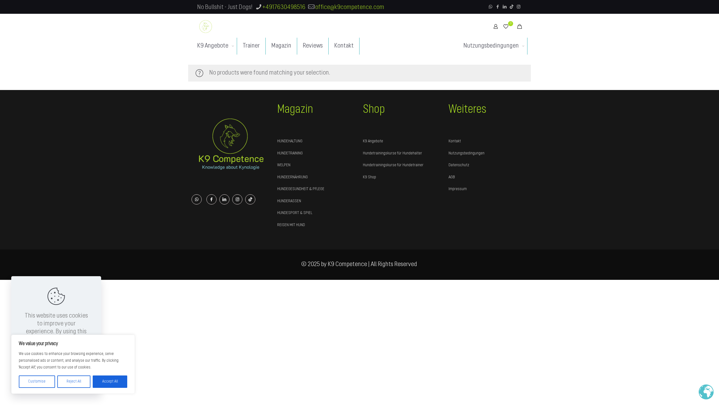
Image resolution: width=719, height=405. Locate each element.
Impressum (458, 189)
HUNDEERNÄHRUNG (292, 177)
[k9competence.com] (205, 26)
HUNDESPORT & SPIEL (294, 213)
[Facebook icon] (497, 7)
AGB (452, 177)
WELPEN (283, 165)
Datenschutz (459, 165)
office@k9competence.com (349, 7)
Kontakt (455, 141)
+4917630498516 (283, 7)
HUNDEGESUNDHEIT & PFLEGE (300, 189)
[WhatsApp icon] (490, 7)
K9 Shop (369, 177)
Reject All (74, 381)
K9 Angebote (373, 141)
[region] (73, 364)
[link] (231, 143)
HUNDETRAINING (290, 153)
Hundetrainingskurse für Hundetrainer (393, 165)
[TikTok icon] (511, 7)
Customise (36, 381)
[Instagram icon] (519, 7)
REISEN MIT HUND (291, 225)
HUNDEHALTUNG (289, 141)
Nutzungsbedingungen (466, 153)
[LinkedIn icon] (504, 7)
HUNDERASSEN (289, 201)
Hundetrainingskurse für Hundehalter (392, 153)
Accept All (110, 381)
